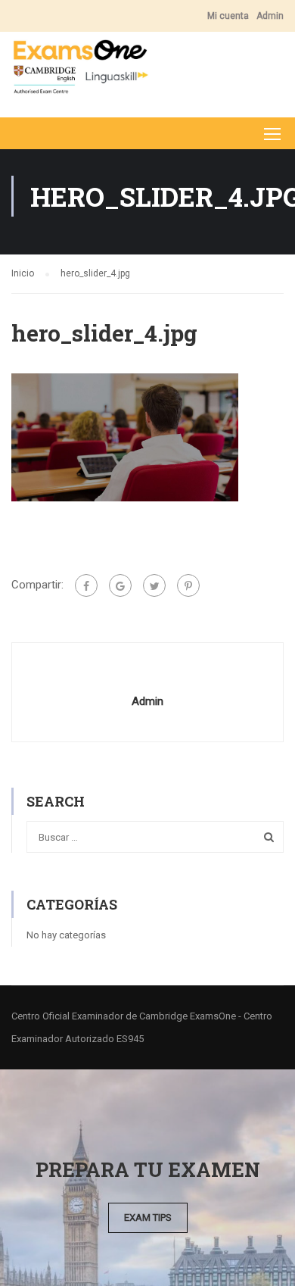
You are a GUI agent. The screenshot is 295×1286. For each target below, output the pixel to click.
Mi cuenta (228, 16)
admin (147, 701)
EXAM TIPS (148, 1217)
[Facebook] (86, 585)
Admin (270, 16)
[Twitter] (154, 585)
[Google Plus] (120, 585)
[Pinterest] (188, 585)
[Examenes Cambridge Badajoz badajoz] (80, 70)
